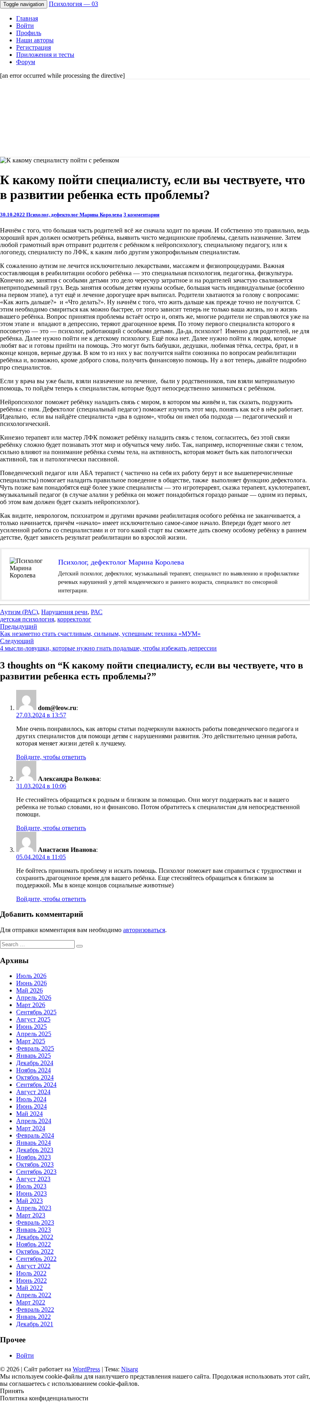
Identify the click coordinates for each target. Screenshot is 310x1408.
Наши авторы (35, 40)
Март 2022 (30, 1302)
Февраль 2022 (35, 1309)
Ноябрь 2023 (33, 1157)
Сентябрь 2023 (36, 1171)
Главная (27, 18)
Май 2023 (29, 1200)
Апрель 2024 (33, 1120)
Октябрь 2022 (35, 1251)
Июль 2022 (31, 1273)
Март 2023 (30, 1215)
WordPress (86, 1369)
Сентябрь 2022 (36, 1258)
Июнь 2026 (31, 983)
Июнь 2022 (31, 1280)
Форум (25, 61)
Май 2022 (29, 1287)
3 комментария (141, 215)
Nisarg (129, 1369)
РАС (97, 611)
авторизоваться (144, 929)
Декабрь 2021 (34, 1324)
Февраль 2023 (35, 1222)
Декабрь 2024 (34, 1062)
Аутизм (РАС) (19, 611)
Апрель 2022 (33, 1295)
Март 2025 (30, 1041)
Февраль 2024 (35, 1135)
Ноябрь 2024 (33, 1070)
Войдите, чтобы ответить (51, 757)
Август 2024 (33, 1091)
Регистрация (33, 47)
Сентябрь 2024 (36, 1084)
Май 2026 (29, 990)
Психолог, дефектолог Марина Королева (74, 215)
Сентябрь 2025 (36, 1012)
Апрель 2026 (33, 997)
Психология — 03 (73, 3)
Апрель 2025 (33, 1033)
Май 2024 (29, 1113)
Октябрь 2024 (35, 1077)
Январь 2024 (33, 1142)
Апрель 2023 (33, 1207)
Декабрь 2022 (34, 1237)
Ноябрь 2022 (33, 1244)
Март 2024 (30, 1128)
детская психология (27, 619)
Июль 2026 (31, 975)
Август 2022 (33, 1266)
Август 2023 (33, 1178)
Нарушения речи (64, 611)
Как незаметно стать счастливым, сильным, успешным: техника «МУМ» (100, 630)
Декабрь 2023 (34, 1149)
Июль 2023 (31, 1186)
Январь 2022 (33, 1316)
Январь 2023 (33, 1229)
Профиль (28, 32)
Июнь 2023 (31, 1193)
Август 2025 (33, 1019)
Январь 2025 (33, 1055)
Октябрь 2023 (35, 1164)
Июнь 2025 (31, 1026)
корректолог (74, 619)
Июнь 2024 (31, 1106)
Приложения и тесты (45, 54)
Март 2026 (30, 1004)
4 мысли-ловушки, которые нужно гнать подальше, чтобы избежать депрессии (108, 645)
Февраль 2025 (35, 1048)
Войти (25, 25)
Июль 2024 (31, 1099)
